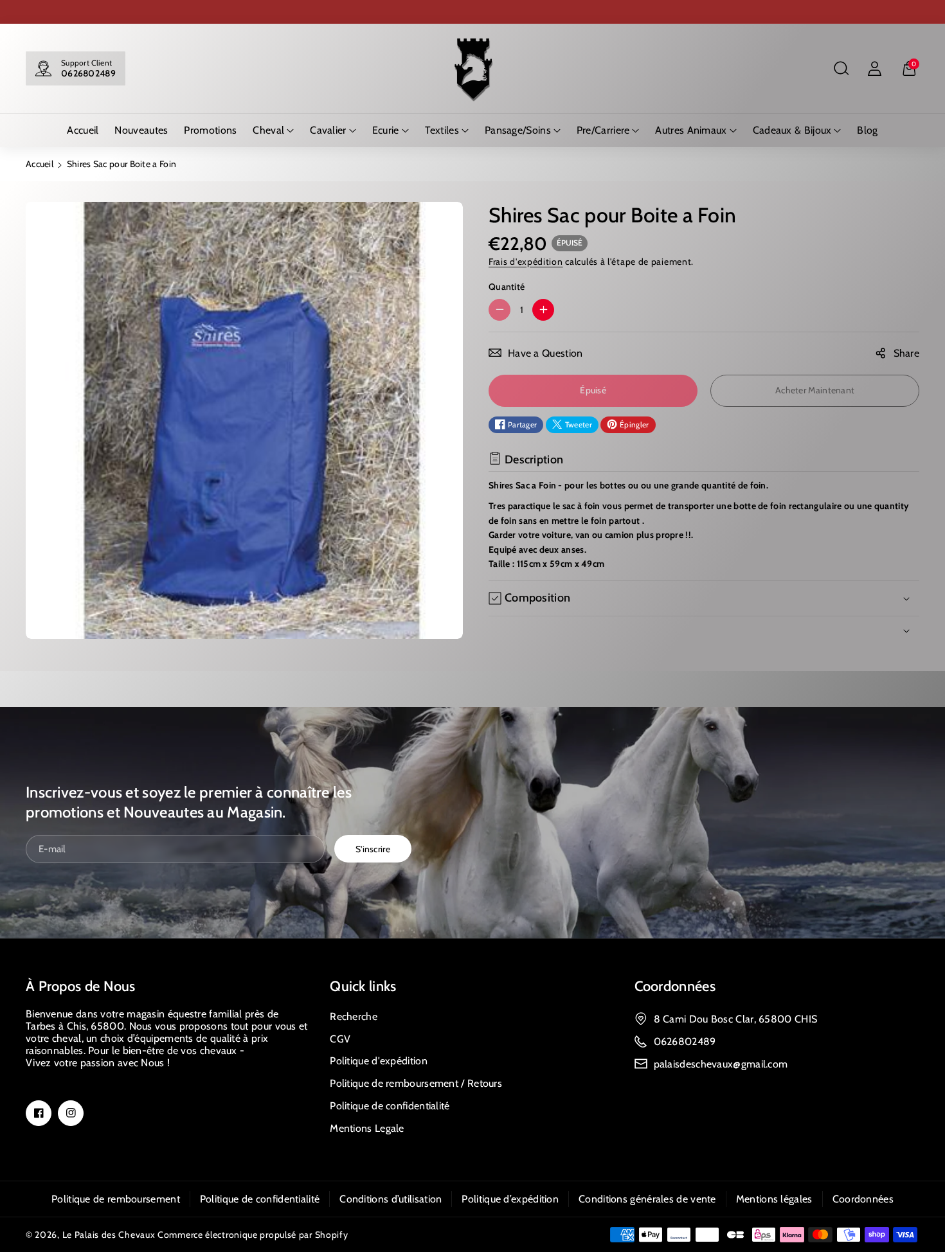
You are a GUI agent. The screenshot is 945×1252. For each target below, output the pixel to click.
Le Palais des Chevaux (109, 1234)
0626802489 (88, 73)
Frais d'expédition (526, 261)
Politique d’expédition (510, 1199)
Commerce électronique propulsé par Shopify (253, 1234)
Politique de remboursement (115, 1199)
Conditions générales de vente (647, 1199)
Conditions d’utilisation (390, 1199)
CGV (340, 1039)
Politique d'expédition (379, 1061)
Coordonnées (675, 986)
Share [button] (907, 353)
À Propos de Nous (81, 986)
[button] (841, 69)
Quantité (507, 286)
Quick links (363, 986)
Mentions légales (774, 1199)
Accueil (39, 164)
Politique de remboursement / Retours (416, 1083)
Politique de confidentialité (389, 1106)
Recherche (353, 1016)
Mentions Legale (367, 1128)
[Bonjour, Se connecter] (874, 69)
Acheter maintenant (814, 390)
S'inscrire (373, 848)
